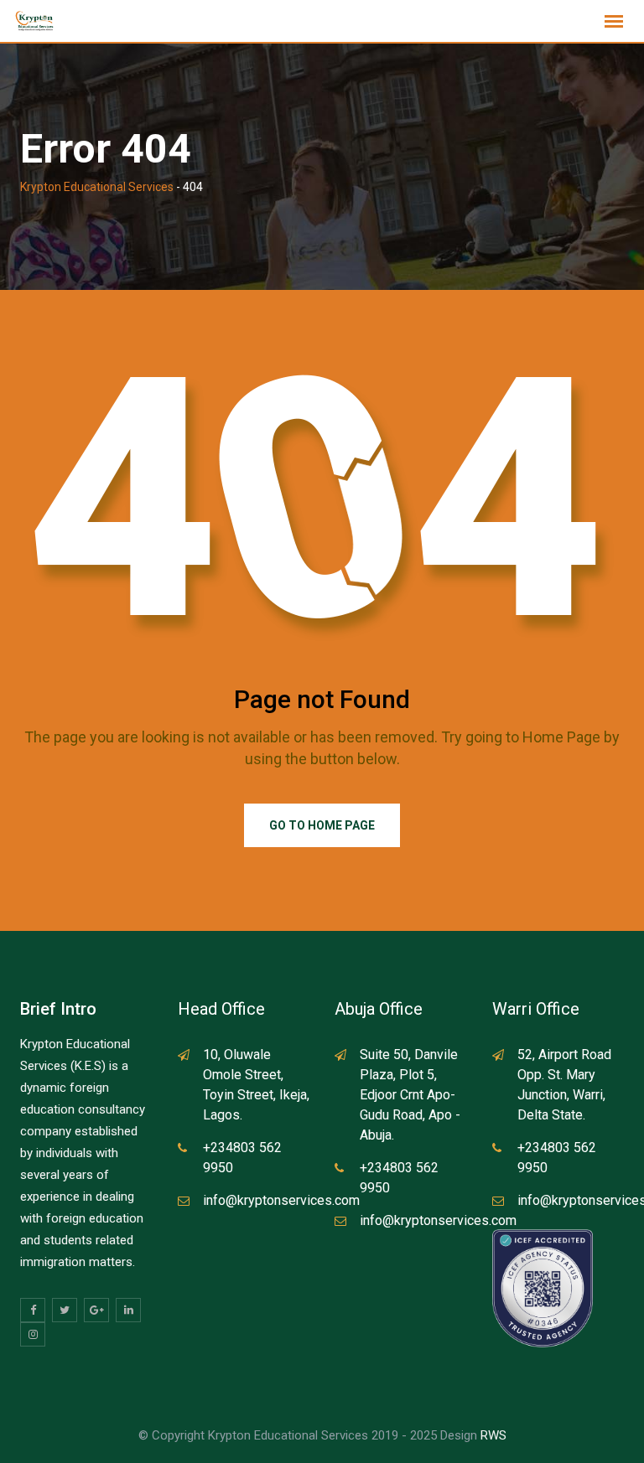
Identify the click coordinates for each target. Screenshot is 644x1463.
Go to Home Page (322, 825)
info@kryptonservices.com (281, 1200)
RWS (493, 1435)
